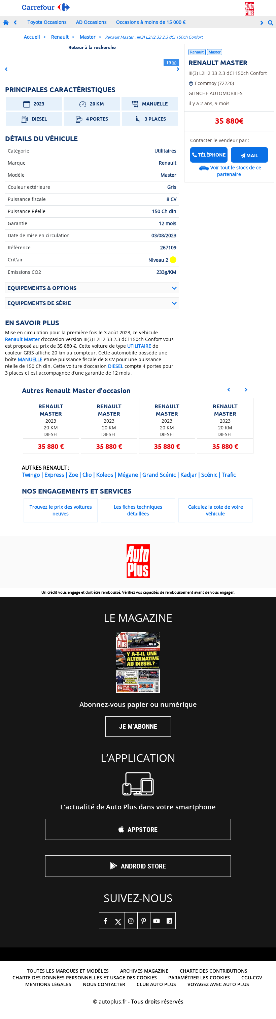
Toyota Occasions (47, 22)
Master (88, 37)
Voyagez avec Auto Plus (218, 984)
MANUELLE (30, 359)
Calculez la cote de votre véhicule (215, 510)
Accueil (32, 37)
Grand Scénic (159, 474)
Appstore (143, 829)
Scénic (209, 474)
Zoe (73, 474)
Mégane (128, 474)
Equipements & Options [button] (41, 287)
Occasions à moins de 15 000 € (150, 22)
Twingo (31, 474)
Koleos (104, 474)
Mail (251, 155)
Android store (143, 866)
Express (54, 474)
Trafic (229, 474)
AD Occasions (91, 22)
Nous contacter (104, 984)
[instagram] (131, 920)
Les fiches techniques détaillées (138, 510)
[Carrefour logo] (46, 7)
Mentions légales (48, 984)
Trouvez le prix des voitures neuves (61, 510)
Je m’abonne (138, 726)
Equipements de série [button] (39, 302)
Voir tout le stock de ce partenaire (235, 170)
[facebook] (105, 920)
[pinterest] (143, 920)
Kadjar (188, 474)
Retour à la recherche (92, 47)
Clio (87, 474)
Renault (60, 37)
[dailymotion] (169, 920)
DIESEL (115, 366)
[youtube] (156, 920)
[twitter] (118, 920)
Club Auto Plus (156, 984)
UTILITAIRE (139, 346)
